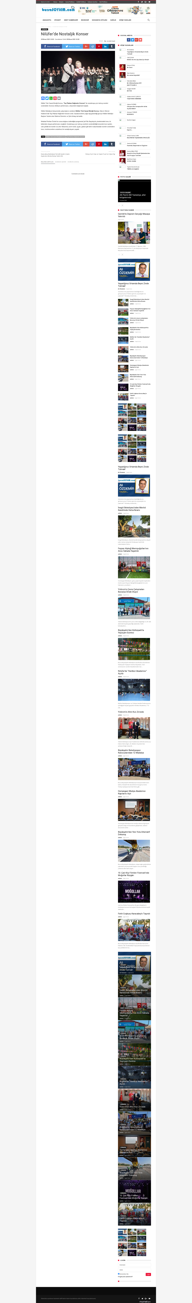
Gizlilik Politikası (81, 2)
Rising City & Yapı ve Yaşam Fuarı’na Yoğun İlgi (100, 153)
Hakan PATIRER (131, 104)
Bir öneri (129, 67)
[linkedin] (105, 46)
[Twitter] (142, 2)
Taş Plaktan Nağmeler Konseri (75, 136)
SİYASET (123, 965)
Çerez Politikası (69, 2)
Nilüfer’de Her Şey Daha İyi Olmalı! (138, 59)
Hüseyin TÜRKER (132, 112)
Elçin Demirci (130, 73)
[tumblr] (112, 46)
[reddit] (92, 46)
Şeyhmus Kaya (131, 159)
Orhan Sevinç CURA (133, 135)
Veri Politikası (103, 2)
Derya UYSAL (131, 65)
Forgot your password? (125, 1276)
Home (42, 26)
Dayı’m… (129, 130)
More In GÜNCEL (73, 162)
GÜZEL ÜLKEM (131, 161)
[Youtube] (149, 2)
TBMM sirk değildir (133, 169)
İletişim (61, 2)
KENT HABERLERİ (126, 1008)
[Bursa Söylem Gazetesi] (58, 5)
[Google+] (145, 2)
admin (132, 304)
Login (148, 1274)
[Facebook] (138, 2)
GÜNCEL (48, 26)
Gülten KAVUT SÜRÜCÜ (134, 96)
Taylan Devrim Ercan (133, 167)
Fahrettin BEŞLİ (131, 81)
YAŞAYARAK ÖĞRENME (134, 99)
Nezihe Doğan (131, 120)
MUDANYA (130, 114)
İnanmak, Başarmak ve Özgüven (137, 145)
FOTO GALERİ (125, 192)
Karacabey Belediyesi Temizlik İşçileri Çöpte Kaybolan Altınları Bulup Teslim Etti (55, 154)
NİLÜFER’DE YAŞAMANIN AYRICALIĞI (138, 138)
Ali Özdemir (130, 50)
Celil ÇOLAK (130, 57)
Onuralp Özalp (131, 128)
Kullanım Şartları (92, 2)
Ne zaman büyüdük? (133, 75)
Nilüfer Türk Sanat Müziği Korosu (55, 136)
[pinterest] (99, 46)
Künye (55, 2)
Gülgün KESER (131, 89)
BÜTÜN (129, 91)
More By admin (60, 162)
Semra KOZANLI (131, 143)
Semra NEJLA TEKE (132, 151)
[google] (86, 46)
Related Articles (47, 162)
